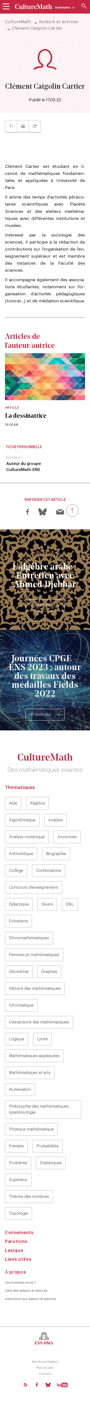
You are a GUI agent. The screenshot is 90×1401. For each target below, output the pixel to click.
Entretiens (18, 921)
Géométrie (18, 972)
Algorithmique (22, 820)
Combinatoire (48, 871)
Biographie (56, 854)
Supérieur (18, 1180)
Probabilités (47, 1146)
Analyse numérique (27, 837)
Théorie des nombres (29, 1197)
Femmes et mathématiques (34, 955)
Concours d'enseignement (33, 887)
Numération (20, 1090)
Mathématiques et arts (29, 1073)
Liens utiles (18, 1259)
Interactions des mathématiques (39, 1022)
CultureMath (18, 22)
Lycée (42, 1039)
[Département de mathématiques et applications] (45, 1338)
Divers (47, 904)
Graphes (49, 972)
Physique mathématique (31, 1129)
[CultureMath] (33, 6)
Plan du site (45, 1367)
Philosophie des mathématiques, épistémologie (39, 1109)
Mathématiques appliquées (34, 1056)
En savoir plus (41, 605)
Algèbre (37, 803)
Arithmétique (21, 854)
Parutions (16, 1241)
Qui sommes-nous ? (20, 1282)
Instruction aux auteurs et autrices (30, 1298)
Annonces (67, 837)
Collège (16, 871)
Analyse (55, 820)
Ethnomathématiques (29, 938)
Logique (16, 1039)
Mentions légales (45, 1361)
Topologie (18, 1213)
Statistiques (51, 1163)
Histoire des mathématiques (35, 989)
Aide (13, 803)
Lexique (14, 1250)
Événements (19, 1232)
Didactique (19, 904)
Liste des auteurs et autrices (26, 1290)
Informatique (21, 1005)
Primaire (16, 1146)
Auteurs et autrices (58, 22)
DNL (70, 904)
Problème (18, 1163)
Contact (45, 1373)
